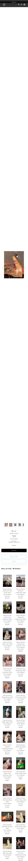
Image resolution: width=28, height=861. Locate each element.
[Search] (18, 4)
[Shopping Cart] (21, 4)
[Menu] (24, 4)
